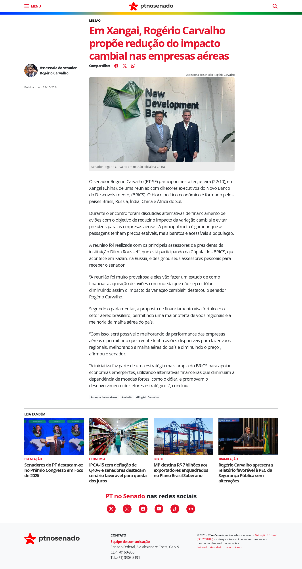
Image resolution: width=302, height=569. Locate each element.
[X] (125, 66)
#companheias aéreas (104, 397)
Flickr (190, 509)
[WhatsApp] (133, 66)
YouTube (159, 509)
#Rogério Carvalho (147, 397)
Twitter (111, 509)
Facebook (143, 509)
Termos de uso (232, 547)
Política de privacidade (209, 547)
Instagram (127, 509)
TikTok (174, 509)
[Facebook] (116, 66)
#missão (127, 397)
